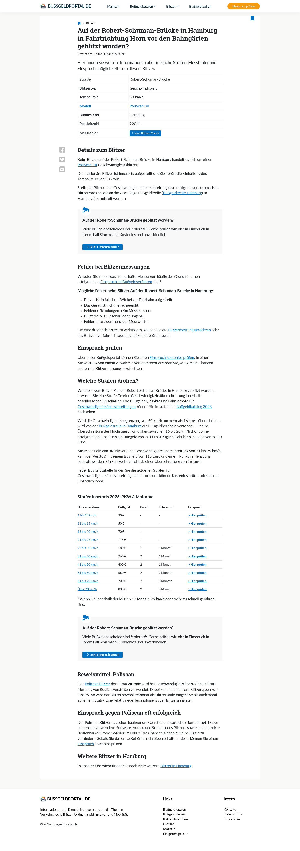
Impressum (232, 819)
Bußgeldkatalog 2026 (194, 407)
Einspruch (86, 744)
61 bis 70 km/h (88, 581)
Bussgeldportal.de (69, 6)
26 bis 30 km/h (88, 548)
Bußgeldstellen (200, 6)
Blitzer (171, 6)
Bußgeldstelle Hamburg (182, 193)
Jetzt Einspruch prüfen (104, 247)
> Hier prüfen (197, 515)
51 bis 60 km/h (88, 572)
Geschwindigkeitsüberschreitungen (107, 407)
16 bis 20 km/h (88, 531)
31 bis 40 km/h (88, 556)
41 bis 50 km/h (88, 564)
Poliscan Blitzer (97, 684)
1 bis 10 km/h (87, 515)
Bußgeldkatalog (141, 6)
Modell (85, 106)
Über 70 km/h (87, 589)
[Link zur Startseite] (79, 23)
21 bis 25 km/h (88, 540)
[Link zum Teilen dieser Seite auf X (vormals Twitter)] (66, 159)
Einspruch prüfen (243, 6)
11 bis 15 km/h (88, 523)
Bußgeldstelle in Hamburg (120, 426)
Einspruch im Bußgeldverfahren (126, 282)
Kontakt (230, 809)
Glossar (168, 824)
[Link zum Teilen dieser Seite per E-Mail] (66, 169)
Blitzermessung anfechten (189, 330)
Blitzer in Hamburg (175, 766)
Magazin (113, 6)
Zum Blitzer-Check (146, 133)
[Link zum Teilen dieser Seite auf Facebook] (66, 149)
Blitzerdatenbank (176, 819)
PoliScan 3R (139, 106)
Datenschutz (233, 814)
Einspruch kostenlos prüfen (172, 358)
